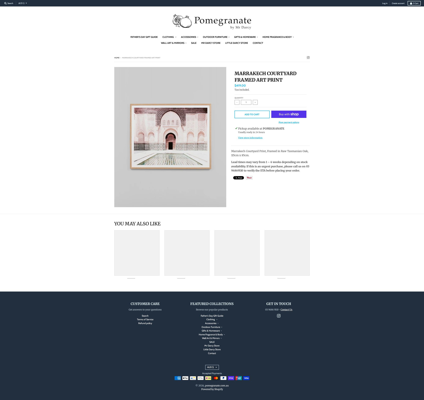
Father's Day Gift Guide (212, 315)
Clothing (210, 319)
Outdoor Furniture (211, 327)
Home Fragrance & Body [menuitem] (277, 36)
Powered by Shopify (212, 389)
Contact (212, 353)
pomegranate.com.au (217, 385)
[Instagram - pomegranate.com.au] (308, 57)
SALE (212, 341)
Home (116, 58)
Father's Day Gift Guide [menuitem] (144, 36)
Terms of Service (145, 319)
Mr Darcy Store (211, 345)
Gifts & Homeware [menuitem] (245, 36)
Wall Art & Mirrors (211, 338)
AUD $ (21, 3)
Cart (415, 3)
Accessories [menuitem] (188, 36)
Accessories (210, 323)
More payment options (289, 122)
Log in (385, 3)
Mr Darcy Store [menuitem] (210, 42)
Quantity (239, 98)
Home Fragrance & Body (211, 334)
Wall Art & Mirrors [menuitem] (172, 42)
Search (145, 315)
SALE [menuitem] (193, 42)
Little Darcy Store (212, 349)
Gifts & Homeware (211, 330)
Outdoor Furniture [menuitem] (215, 36)
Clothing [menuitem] (168, 36)
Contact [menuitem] (258, 42)
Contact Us (286, 309)
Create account (398, 3)
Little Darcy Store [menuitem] (236, 42)
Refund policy (145, 323)
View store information (250, 137)
